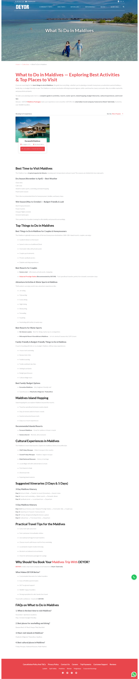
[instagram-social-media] (72, 673)
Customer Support (100, 664)
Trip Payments (85, 664)
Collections (25, 64)
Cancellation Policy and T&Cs (34, 664)
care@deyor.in (31, 1)
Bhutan (69, 668)
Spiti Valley (53, 668)
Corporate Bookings (90, 668)
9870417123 (20, 1)
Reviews (113, 664)
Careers (75, 664)
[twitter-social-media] (67, 673)
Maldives (62, 668)
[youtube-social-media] (76, 673)
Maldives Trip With (65, 562)
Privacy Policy (53, 664)
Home (18, 64)
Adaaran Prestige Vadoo (28, 276)
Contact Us (65, 664)
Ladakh (44, 668)
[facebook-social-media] (63, 673)
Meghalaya (77, 668)
